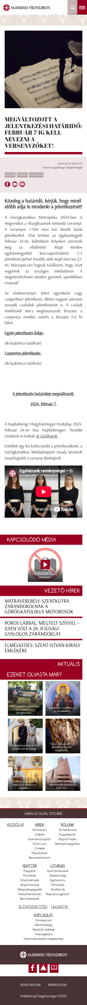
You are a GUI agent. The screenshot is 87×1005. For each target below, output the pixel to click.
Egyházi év (57, 880)
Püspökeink (67, 834)
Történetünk (67, 830)
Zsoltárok (58, 889)
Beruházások (29, 898)
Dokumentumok (30, 894)
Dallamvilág (58, 875)
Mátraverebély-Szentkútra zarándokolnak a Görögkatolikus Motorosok (39, 606)
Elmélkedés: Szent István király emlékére (42, 648)
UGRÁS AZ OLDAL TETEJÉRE (43, 813)
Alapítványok (29, 885)
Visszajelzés (43, 934)
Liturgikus (36, 175)
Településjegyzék (29, 889)
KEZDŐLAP (15, 824)
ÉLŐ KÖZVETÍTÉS (33, 906)
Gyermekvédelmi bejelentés (44, 939)
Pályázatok (39, 853)
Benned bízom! (39, 857)
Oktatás (22, 175)
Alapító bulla (67, 839)
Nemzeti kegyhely (67, 844)
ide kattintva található (23, 343)
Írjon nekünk (30, 985)
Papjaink (30, 871)
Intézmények (29, 880)
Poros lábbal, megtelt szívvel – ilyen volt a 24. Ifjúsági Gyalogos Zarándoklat (42, 628)
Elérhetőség (43, 925)
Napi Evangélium (58, 894)
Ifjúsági (10, 175)
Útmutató (57, 885)
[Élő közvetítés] (43, 968)
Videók (40, 834)
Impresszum (57, 985)
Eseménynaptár (39, 839)
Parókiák (29, 875)
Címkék (39, 848)
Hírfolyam (40, 830)
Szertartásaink (57, 871)
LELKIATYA (59, 906)
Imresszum (43, 920)
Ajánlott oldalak (43, 929)
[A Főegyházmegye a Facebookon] (33, 968)
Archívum (40, 844)
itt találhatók (46, 436)
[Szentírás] (54, 968)
